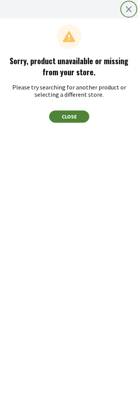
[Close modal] (129, 9)
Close (69, 116)
